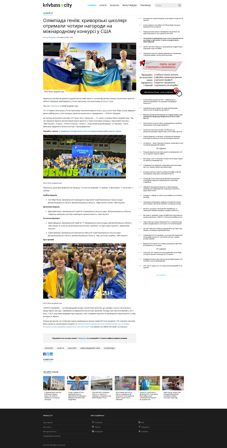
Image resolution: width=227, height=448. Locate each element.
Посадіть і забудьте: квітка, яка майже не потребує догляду (162, 196)
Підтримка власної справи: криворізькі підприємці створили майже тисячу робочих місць (162, 54)
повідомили (55, 106)
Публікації (145, 5)
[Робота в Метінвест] (161, 78)
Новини (92, 5)
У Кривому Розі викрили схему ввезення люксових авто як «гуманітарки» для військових (162, 166)
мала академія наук (90, 348)
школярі (72, 348)
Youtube (144, 431)
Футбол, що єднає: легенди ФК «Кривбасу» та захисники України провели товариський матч (161, 209)
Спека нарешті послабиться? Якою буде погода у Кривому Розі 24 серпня (161, 26)
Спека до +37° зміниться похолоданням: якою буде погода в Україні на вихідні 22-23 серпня (162, 253)
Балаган (114, 5)
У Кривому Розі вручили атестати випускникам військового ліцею (90, 131)
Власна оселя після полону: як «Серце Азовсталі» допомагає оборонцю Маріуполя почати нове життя (163, 116)
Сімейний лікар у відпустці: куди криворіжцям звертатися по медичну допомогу (160, 109)
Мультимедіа (130, 5)
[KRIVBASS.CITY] (57, 5)
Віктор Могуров (49, 37)
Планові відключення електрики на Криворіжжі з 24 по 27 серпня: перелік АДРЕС (162, 153)
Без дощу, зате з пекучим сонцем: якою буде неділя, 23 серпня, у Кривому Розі (163, 159)
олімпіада (109, 348)
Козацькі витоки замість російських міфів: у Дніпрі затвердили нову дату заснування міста (162, 173)
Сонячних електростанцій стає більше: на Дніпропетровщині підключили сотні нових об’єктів (162, 131)
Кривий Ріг (48, 13)
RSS (142, 422)
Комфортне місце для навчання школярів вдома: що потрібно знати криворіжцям (163, 260)
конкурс (49, 348)
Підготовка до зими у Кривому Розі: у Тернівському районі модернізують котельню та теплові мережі (162, 223)
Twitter (97, 427)
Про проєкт (48, 422)
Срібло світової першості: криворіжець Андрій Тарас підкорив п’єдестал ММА (163, 47)
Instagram (98, 431)
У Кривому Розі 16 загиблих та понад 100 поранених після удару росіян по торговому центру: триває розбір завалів (163, 237)
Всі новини (161, 275)
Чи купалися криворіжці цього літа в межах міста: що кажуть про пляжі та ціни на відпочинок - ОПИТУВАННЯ (163, 40)
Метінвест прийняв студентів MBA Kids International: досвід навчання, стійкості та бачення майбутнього (163, 216)
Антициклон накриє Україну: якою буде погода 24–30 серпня (163, 19)
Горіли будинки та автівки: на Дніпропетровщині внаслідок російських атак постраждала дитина (161, 137)
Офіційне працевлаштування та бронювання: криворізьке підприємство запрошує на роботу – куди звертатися (161, 188)
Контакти (47, 427)
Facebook (98, 422)
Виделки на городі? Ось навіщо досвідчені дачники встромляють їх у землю (162, 244)
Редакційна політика (52, 436)
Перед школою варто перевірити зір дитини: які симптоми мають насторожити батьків (161, 32)
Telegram (81, 338)
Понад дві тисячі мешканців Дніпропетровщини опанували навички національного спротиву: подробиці (161, 180)
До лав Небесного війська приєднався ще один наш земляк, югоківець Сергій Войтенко (162, 229)
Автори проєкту (49, 431)
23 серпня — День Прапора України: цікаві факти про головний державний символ (163, 144)
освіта (60, 348)
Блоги (103, 5)
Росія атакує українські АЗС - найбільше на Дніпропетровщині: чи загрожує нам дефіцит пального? (160, 101)
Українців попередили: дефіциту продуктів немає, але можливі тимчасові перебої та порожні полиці (162, 203)
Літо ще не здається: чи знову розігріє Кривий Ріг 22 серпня (162, 266)
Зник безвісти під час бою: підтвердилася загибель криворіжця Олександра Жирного (162, 124)
